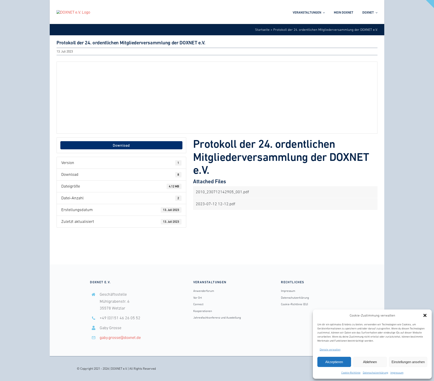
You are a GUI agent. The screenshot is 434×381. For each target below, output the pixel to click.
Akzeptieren (334, 362)
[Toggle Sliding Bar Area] (430, 4)
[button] (425, 315)
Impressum (396, 372)
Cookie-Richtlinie (351, 372)
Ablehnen (370, 362)
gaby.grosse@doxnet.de (120, 337)
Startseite (262, 29)
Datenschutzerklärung (375, 372)
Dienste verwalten (330, 349)
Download (121, 145)
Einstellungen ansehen (408, 362)
